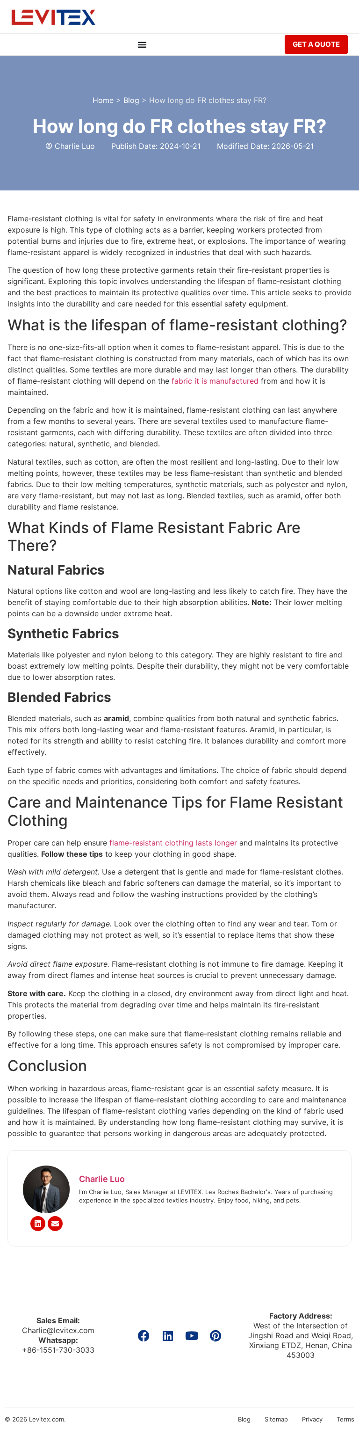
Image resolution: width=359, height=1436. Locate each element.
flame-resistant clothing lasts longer (173, 842)
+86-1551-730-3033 (58, 1350)
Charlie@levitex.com (58, 1330)
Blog (131, 100)
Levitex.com (46, 1419)
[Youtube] (191, 1335)
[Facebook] (143, 1335)
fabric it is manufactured (215, 381)
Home (103, 100)
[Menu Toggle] (142, 44)
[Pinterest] (215, 1335)
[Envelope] (55, 1223)
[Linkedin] (37, 1223)
